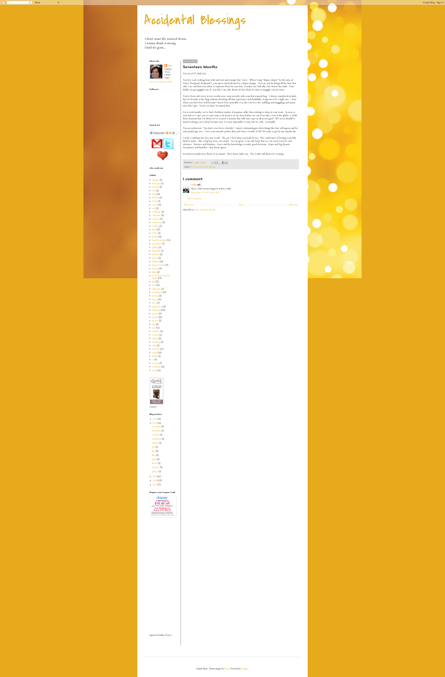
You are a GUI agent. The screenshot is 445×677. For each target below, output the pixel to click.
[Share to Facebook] (223, 162)
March (155, 463)
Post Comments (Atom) (205, 209)
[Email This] (213, 162)
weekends (156, 366)
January (155, 471)
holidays (155, 261)
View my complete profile (160, 81)
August (155, 443)
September (157, 439)
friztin (226, 668)
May (154, 455)
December (156, 426)
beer (154, 190)
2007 (155, 484)
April (154, 459)
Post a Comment (194, 198)
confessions (157, 222)
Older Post (293, 204)
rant (153, 327)
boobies (155, 197)
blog (154, 194)
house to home (158, 265)
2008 (155, 480)
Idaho (154, 272)
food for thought (159, 240)
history (155, 258)
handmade (156, 250)
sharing (155, 338)
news (154, 303)
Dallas (154, 233)
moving (155, 295)
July (154, 447)
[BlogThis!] (216, 162)
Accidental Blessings (195, 20)
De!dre (193, 184)
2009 (155, 476)
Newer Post (189, 204)
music (154, 299)
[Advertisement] (159, 575)
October (156, 434)
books (154, 201)
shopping (156, 342)
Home (241, 204)
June (154, 451)
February (156, 467)
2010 (155, 423)
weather (155, 363)
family (154, 236)
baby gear (156, 183)
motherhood (203, 167)
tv (153, 359)
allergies (155, 180)
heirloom (155, 254)
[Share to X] (220, 162)
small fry (155, 349)
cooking (155, 226)
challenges (156, 211)
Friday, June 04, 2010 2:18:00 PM (205, 192)
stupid (154, 352)
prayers (155, 320)
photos (155, 317)
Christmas (156, 215)
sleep (154, 345)
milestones (156, 288)
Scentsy (155, 335)
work (154, 370)
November (156, 430)
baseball (155, 187)
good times (156, 243)
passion (155, 313)
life (191, 167)
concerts (155, 219)
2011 (155, 419)
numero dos (157, 306)
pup (154, 324)
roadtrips (156, 331)
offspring (212, 167)
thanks (155, 356)
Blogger (244, 668)
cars (154, 208)
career (154, 204)
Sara (170, 65)
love (195, 167)
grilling (155, 247)
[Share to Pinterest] (226, 162)
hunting (155, 268)
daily (154, 229)
